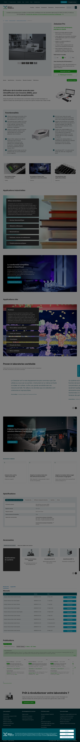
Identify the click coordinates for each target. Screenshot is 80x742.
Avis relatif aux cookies (52, 735)
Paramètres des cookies (67, 737)
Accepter (67, 730)
